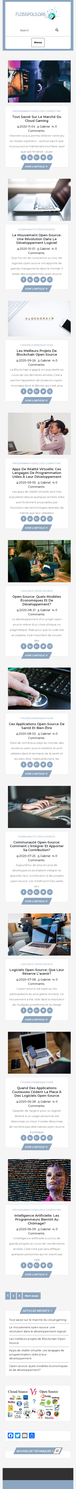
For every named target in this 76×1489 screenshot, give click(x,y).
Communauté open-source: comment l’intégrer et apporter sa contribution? (37, 846)
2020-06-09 (27, 1229)
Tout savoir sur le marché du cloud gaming (36, 119)
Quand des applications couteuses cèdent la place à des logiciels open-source (36, 1092)
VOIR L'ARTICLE (36, 166)
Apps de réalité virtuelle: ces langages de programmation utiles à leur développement (36, 473)
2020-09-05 (27, 482)
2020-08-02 (27, 733)
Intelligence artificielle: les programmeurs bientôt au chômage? (36, 1219)
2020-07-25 (27, 856)
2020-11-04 (27, 126)
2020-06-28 (27, 1101)
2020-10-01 (27, 248)
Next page (31, 1295)
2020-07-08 (27, 979)
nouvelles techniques (34, 1451)
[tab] (60, 31)
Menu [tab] (38, 42)
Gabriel (45, 126)
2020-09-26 (27, 360)
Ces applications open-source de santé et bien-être (37, 726)
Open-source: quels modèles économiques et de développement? (36, 600)
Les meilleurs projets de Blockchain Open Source (36, 353)
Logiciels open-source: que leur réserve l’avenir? (36, 972)
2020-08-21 (27, 610)
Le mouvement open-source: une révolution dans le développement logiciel (36, 239)
